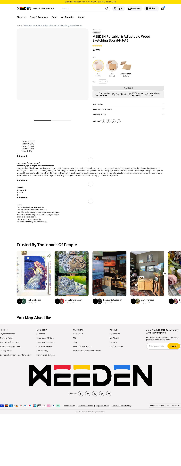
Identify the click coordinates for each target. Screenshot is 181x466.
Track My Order (116, 346)
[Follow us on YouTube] (108, 393)
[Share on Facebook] (103, 121)
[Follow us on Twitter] (87, 393)
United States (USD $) (158, 406)
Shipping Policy (6, 338)
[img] (22, 156)
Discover (21, 17)
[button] (97, 46)
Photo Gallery (42, 350)
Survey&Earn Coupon (46, 355)
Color (54, 17)
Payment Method (7, 334)
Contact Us (78, 334)
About (81, 17)
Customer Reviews (45, 346)
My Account (115, 334)
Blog (75, 342)
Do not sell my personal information (15, 355)
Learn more (111, 2)
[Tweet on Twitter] (113, 121)
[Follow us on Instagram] (94, 393)
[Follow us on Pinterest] (101, 393)
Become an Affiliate (45, 338)
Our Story (41, 334)
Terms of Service (85, 405)
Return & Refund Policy (10, 342)
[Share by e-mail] (119, 121)
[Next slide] (165, 273)
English (174, 406)
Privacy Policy (6, 350)
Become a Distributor (46, 342)
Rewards (113, 342)
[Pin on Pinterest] (108, 121)
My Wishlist (114, 338)
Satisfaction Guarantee (10, 346)
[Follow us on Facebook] (80, 393)
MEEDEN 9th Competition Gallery (87, 350)
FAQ (75, 338)
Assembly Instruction (82, 346)
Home (19, 25)
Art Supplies (67, 17)
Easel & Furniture (39, 17)
